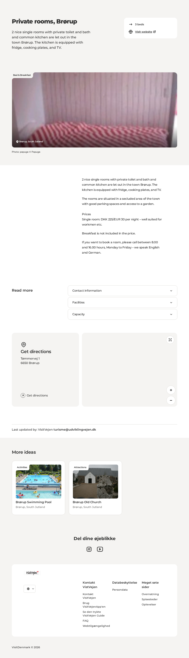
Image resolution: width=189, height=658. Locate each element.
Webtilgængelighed (96, 626)
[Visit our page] (89, 549)
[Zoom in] (170, 390)
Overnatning (150, 594)
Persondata (120, 589)
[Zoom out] (170, 400)
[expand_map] (170, 340)
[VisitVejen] (32, 573)
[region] (129, 370)
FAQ (85, 620)
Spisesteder (150, 599)
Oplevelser (149, 604)
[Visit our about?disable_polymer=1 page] (100, 549)
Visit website (143, 31)
